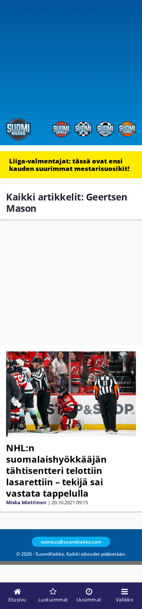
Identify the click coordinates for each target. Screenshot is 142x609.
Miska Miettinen (26, 502)
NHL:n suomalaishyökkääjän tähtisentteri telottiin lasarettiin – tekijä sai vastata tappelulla (56, 470)
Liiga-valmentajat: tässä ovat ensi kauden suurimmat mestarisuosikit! (69, 165)
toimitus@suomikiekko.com (71, 542)
